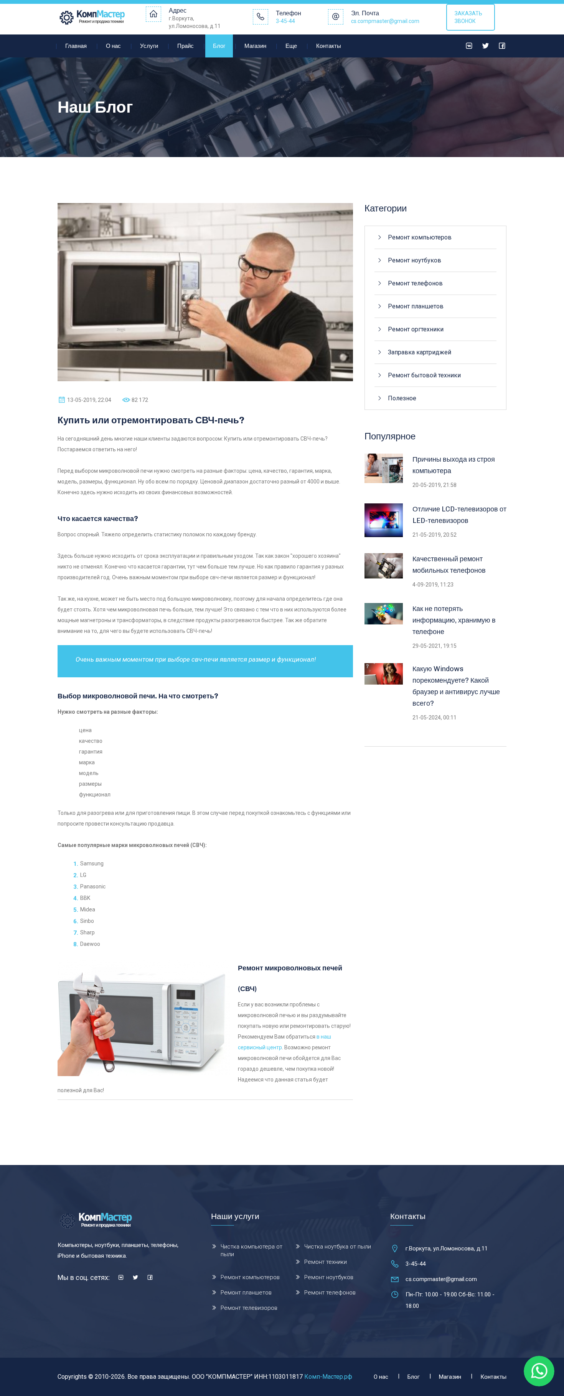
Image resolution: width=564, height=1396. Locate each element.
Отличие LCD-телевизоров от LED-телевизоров (459, 515)
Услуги (149, 46)
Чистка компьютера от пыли (251, 1250)
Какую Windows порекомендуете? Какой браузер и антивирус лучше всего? (456, 686)
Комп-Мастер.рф (328, 1376)
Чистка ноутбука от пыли (337, 1246)
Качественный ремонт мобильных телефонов (449, 565)
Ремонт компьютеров (420, 237)
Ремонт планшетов (416, 306)
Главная (76, 46)
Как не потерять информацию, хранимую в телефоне (454, 620)
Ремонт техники (325, 1261)
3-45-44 (285, 21)
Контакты (328, 46)
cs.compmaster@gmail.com (385, 21)
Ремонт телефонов (415, 283)
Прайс (185, 46)
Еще (291, 46)
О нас (113, 46)
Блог (219, 46)
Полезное (402, 398)
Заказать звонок (468, 17)
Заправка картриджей (419, 352)
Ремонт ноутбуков (414, 260)
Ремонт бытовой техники (424, 375)
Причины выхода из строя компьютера (453, 465)
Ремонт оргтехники (416, 329)
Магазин (255, 46)
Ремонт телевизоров (249, 1307)
